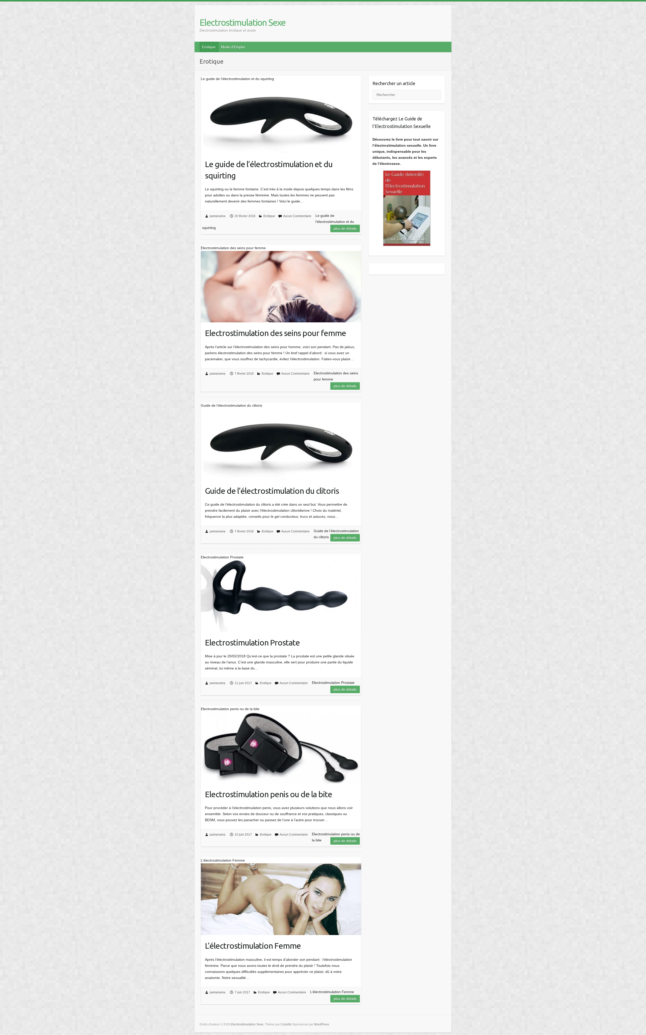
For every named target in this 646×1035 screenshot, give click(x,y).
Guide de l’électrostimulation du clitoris (272, 490)
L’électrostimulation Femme (253, 945)
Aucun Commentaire (297, 216)
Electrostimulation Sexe (242, 22)
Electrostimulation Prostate (252, 642)
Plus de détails (345, 228)
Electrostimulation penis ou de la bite (268, 794)
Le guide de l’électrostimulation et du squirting (269, 170)
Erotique (209, 47)
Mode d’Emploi (233, 47)
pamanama (217, 216)
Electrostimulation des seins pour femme (275, 333)
